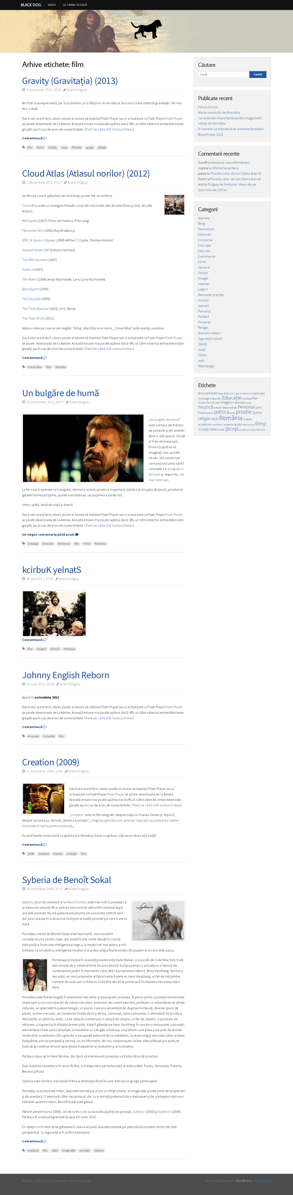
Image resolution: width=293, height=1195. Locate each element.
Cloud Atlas (30, 205)
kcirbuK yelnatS (51, 569)
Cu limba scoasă (75, 4)
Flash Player (174, 118)
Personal (69, 649)
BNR (226, 393)
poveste (85, 1150)
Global (203, 273)
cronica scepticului (252, 393)
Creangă (33, 543)
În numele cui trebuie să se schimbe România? (231, 129)
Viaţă (201, 349)
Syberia (98, 1150)
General (204, 267)
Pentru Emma (208, 107)
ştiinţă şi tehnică (256, 429)
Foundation (263, 1181)
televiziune (249, 424)
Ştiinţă (102, 147)
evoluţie (72, 854)
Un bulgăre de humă (60, 393)
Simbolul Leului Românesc (230, 162)
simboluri (218, 424)
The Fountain (31, 299)
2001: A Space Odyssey (38, 240)
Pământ (76, 147)
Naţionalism (229, 407)
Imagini (41, 649)
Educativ (47, 543)
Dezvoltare (206, 229)
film (30, 147)
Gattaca (27, 269)
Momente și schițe (211, 295)
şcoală (242, 429)
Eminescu (64, 543)
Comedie (48, 736)
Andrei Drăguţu (76, 90)
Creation (77, 815)
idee (55, 1150)
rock (214, 418)
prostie (243, 411)
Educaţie (204, 245)
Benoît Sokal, (77, 902)
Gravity (52, 147)
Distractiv (204, 234)
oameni (203, 305)
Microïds (82, 1111)
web (201, 360)
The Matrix (29, 279)
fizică (40, 147)
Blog (201, 223)
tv (199, 429)
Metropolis (29, 220)
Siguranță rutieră (210, 338)
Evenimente (207, 256)
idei (216, 402)
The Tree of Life (33, 318)
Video (202, 355)
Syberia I (139, 1111)
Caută (258, 74)
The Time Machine (35, 308)
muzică (203, 300)
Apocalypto (30, 289)
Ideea (52, 4)
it (233, 402)
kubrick (54, 649)
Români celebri (209, 333)
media (249, 402)
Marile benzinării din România (219, 112)
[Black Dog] (146, 31)
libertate (240, 402)
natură (218, 407)
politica (222, 412)
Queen (257, 412)
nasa (64, 147)
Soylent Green (32, 250)
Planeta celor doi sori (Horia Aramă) (235, 173)
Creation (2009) (50, 762)
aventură (33, 1150)
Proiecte (204, 322)
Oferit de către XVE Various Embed (109, 129)
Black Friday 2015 (210, 134)
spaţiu (90, 147)
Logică (203, 289)
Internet (204, 284)
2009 (31, 854)
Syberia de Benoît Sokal (66, 880)
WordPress (243, 1181)
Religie (203, 327)
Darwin (57, 854)
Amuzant (33, 736)
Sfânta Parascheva (225, 168)
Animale (204, 218)
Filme (86, 543)
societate (228, 424)
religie (204, 418)
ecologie (204, 398)
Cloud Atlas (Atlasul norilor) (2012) (86, 173)
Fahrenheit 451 (33, 230)
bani (214, 393)
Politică (203, 316)
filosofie (61, 367)
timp (260, 423)
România (100, 543)
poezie (209, 412)
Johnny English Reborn (65, 675)
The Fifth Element (34, 260)
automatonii (46, 1002)
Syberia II (164, 1111)
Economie (205, 240)
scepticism (205, 424)
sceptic (247, 419)
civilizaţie (234, 393)
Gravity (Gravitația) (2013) (70, 80)
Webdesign (206, 366)
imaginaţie (68, 1150)
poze (232, 412)
